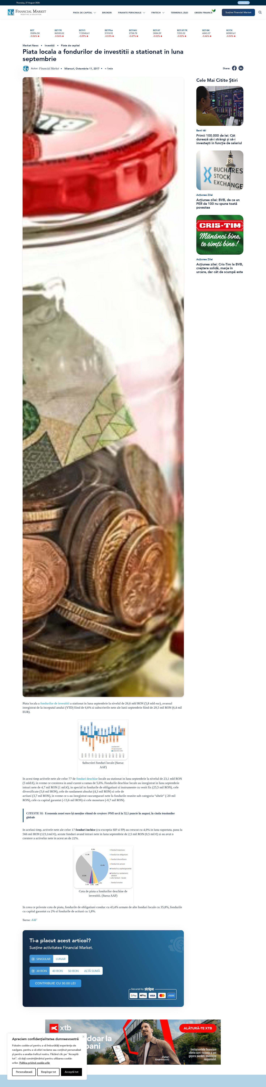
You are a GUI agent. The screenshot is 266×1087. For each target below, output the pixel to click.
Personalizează (24, 1072)
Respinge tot (48, 1072)
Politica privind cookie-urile (34, 1063)
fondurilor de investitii (54, 703)
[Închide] (83, 1037)
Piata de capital (82, 13)
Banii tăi (201, 130)
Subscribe (244, 2)
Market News (30, 45)
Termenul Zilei (179, 13)
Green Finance (203, 13)
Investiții (50, 45)
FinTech (156, 13)
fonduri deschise (87, 778)
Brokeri (107, 13)
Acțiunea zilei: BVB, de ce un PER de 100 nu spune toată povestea (218, 203)
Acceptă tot (71, 1072)
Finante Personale (129, 13)
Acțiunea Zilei (204, 195)
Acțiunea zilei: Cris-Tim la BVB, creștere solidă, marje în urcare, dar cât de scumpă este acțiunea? (219, 268)
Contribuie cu (55, 983)
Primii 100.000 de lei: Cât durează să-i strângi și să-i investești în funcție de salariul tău (219, 139)
